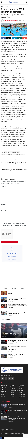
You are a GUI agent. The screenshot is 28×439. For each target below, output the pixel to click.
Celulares (3, 387)
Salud (20, 388)
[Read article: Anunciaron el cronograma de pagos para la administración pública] (4, 356)
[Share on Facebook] (3, 38)
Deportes (12, 388)
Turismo (21, 398)
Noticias (12, 398)
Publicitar (12, 429)
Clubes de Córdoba (3, 392)
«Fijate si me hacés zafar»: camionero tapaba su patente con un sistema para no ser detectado (17, 348)
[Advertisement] (14, 273)
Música (12, 394)
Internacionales (14, 390)
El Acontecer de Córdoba (11, 20)
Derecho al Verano (20, 154)
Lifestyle (12, 392)
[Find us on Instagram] (9, 378)
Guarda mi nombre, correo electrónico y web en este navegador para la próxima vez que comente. (14, 224)
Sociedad (21, 390)
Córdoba (6, 6)
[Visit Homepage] (14, 2)
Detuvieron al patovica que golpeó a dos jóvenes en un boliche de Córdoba (12, 334)
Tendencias (22, 396)
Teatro (20, 392)
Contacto (15, 430)
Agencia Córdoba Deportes (8, 154)
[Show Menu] (1, 2)
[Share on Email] (24, 38)
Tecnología (22, 394)
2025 (5, 152)
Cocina (2, 394)
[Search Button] (26, 2)
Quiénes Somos (4, 429)
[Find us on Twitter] (6, 378)
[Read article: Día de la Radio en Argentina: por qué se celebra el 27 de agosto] (4, 342)
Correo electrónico (6, 211)
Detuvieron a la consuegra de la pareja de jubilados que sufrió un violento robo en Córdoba (17, 306)
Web (2, 217)
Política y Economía (21, 386)
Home (2, 6)
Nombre (3, 204)
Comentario (4, 186)
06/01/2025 (21, 20)
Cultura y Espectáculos (13, 386)
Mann (22, 433)
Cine (2, 389)
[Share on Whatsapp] (19, 38)
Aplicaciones (4, 385)
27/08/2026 (5, 336)
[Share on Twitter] (8, 38)
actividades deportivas (13, 152)
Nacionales (13, 396)
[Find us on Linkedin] (12, 378)
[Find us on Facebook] (2, 378)
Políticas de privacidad (5, 430)
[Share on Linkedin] (14, 38)
